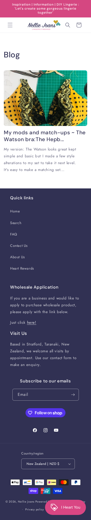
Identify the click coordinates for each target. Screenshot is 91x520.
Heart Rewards (22, 268)
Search (15, 222)
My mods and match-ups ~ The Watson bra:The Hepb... (45, 136)
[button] (10, 25)
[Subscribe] (73, 395)
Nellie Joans (26, 502)
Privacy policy (34, 509)
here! (31, 322)
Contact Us (19, 245)
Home (15, 211)
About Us (17, 256)
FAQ (13, 234)
